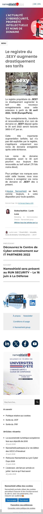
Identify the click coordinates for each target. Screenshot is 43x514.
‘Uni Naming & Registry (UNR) (25, 203)
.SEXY (34, 235)
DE (35, 4)
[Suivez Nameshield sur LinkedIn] (7, 343)
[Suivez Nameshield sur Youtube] (35, 343)
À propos (17, 315)
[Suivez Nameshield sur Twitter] (17, 343)
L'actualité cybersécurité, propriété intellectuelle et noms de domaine (17, 23)
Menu (3, 43)
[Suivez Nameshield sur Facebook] (26, 343)
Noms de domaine (11, 235)
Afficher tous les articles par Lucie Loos (26, 222)
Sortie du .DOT (12, 419)
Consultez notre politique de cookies (21, 508)
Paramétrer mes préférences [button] (21, 505)
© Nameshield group (21, 327)
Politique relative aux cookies (18, 415)
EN (39, 4)
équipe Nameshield (17, 191)
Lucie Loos (13, 232)
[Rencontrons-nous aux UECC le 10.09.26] (21, 373)
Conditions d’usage (21, 321)
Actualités (33, 232)
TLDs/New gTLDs (24, 235)
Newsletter (27, 315)
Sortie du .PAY (12, 424)
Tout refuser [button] (24, 500)
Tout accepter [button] (11, 500)
